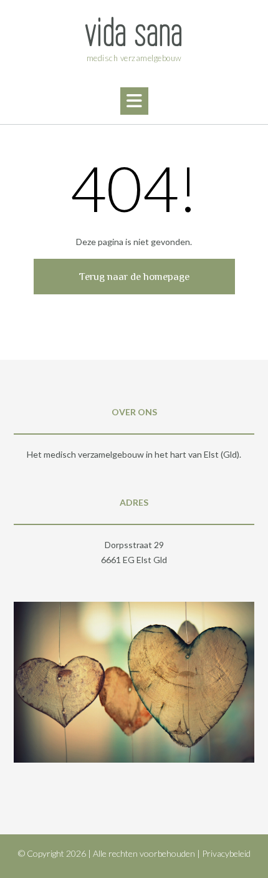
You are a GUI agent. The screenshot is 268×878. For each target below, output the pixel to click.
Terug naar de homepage (134, 276)
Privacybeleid (226, 853)
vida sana (134, 32)
